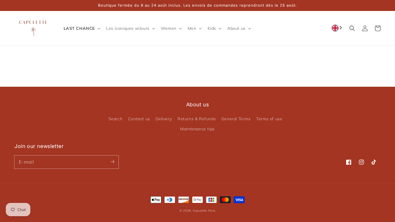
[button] (81, 28)
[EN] (337, 28)
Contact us (139, 118)
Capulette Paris (204, 210)
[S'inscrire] (112, 162)
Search (115, 118)
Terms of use (269, 118)
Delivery (164, 118)
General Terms (236, 118)
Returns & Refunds (197, 118)
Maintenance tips (197, 129)
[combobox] (337, 28)
